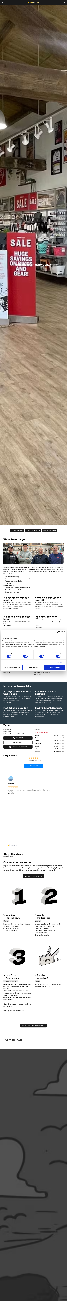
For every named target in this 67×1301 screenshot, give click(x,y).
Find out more (37, 674)
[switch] (25, 656)
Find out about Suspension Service (33, 1025)
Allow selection (33, 667)
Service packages (17, 530)
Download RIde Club (8, 716)
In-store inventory (49, 530)
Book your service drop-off (10, 608)
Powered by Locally (8, 856)
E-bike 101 (6, 672)
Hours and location (33, 530)
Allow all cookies (55, 667)
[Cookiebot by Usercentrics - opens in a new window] (58, 632)
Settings (59, 662)
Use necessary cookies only (12, 667)
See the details (7, 625)
